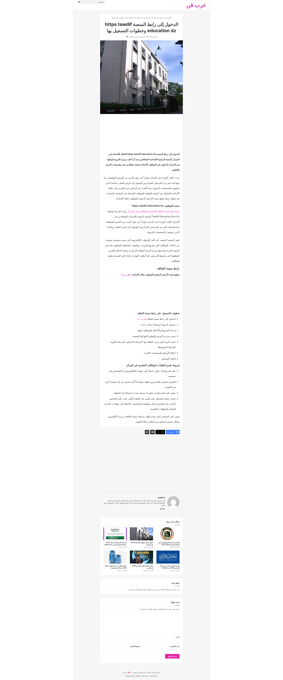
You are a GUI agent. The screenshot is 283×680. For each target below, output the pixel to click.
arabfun (161, 497)
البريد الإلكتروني (174, 646)
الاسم (177, 637)
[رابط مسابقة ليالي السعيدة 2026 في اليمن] (141, 557)
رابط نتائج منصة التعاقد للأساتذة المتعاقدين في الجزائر (153, 211)
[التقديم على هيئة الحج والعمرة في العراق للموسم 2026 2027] (168, 533)
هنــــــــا (142, 319)
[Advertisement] (141, 132)
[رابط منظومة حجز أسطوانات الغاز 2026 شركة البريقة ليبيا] (115, 557)
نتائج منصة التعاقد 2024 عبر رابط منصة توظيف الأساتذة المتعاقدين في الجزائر (152, 589)
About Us (154, 676)
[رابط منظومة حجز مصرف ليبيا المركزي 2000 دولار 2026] (168, 557)
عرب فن (125, 672)
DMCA (138, 676)
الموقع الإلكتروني (135, 646)
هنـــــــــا (125, 274)
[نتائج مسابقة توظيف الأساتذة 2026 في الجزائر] (141, 533)
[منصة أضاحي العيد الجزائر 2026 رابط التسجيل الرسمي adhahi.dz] (115, 533)
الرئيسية (167, 18)
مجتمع (161, 18)
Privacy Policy (130, 676)
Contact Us (146, 676)
